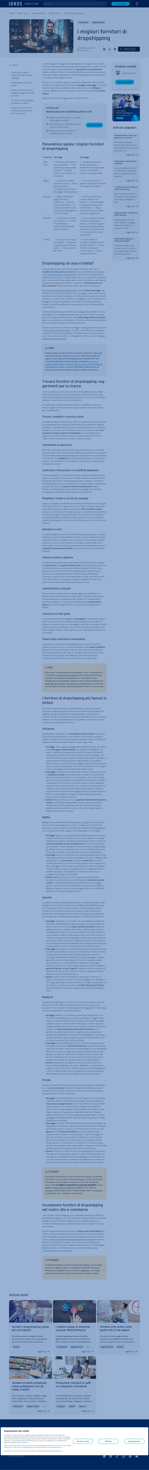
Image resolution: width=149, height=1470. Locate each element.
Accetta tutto (55, 1437)
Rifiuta (60, 1447)
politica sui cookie (60, 1446)
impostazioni (24, 1443)
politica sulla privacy (15, 1447)
